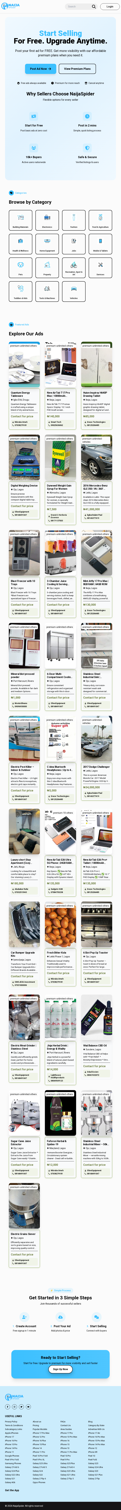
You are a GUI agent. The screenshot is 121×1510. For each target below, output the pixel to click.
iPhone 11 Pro (39, 1452)
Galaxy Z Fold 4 (67, 1467)
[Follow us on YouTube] (28, 1406)
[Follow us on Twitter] (21, 1406)
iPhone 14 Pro (11, 1448)
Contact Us (65, 1425)
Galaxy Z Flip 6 (39, 1478)
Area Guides (66, 1429)
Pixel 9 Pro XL (39, 1459)
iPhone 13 (64, 1448)
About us (37, 1421)
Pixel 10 (91, 1456)
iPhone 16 (64, 1440)
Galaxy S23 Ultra (67, 1471)
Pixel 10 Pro (65, 1456)
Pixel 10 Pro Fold (40, 1456)
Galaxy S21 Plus (95, 1475)
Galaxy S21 (10, 1478)
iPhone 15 (64, 1444)
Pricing (36, 1425)
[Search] (94, 6)
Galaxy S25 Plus (67, 1463)
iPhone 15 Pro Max (96, 1440)
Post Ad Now (38, 68)
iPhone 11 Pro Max (68, 1452)
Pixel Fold (92, 1459)
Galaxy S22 (38, 1475)
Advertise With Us (96, 1429)
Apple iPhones (11, 1433)
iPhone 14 (37, 1448)
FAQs (62, 1421)
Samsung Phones (13, 1463)
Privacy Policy (11, 1421)
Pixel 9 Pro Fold (12, 1459)
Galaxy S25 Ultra (40, 1463)
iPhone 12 (92, 1448)
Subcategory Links (13, 1429)
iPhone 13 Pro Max (68, 1437)
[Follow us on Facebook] (7, 1406)
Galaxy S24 (38, 1471)
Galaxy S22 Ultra (12, 1475)
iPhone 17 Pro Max (41, 1433)
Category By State (96, 1425)
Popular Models (40, 1429)
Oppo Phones (39, 1482)
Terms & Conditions (14, 1425)
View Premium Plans (77, 68)
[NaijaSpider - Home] (14, 1398)
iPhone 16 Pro (11, 1440)
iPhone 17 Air (94, 1433)
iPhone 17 (9, 1437)
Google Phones (12, 1456)
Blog (90, 1421)
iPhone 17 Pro (66, 1433)
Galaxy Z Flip (94, 1478)
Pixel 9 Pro (65, 1459)
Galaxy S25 (93, 1463)
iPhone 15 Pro (11, 1444)
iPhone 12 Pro (39, 1437)
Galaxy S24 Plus (12, 1471)
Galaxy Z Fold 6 (12, 1467)
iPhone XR (92, 1452)
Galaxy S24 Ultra (95, 1467)
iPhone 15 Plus (39, 1444)
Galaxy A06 (10, 1482)
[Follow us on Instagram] (14, 1406)
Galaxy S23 (93, 1471)
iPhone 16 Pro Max (96, 1437)
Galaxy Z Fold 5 (40, 1467)
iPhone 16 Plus (39, 1440)
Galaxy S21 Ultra (67, 1475)
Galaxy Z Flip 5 (67, 1478)
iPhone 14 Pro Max (96, 1444)
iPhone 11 (9, 1452)
